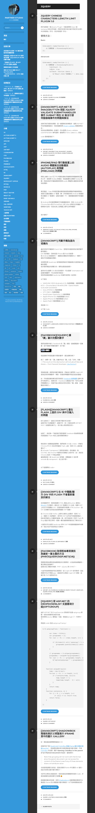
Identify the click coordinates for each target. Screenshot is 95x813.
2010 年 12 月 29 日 (48, 795)
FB (21, 259)
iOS (18, 268)
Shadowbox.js (64, 780)
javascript (13, 271)
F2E (10, 259)
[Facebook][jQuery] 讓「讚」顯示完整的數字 (56, 336)
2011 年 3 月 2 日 (47, 719)
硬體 (5, 230)
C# (21, 256)
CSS (5, 155)
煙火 (10, 292)
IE (19, 265)
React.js (7, 195)
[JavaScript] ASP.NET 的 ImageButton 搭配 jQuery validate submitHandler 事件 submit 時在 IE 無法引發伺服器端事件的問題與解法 (58, 112)
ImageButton (53, 151)
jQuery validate (69, 126)
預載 (55, 231)
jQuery (6, 178)
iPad (70, 229)
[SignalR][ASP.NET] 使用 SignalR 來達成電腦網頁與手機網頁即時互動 (13, 100)
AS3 (6, 256)
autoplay (57, 229)
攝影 (5, 224)
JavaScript (8, 175)
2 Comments (47, 233)
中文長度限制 (62, 97)
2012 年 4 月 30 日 (48, 227)
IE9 (5, 268)
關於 (5, 39)
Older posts (47, 806)
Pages (50, 591)
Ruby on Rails (9, 198)
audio (51, 229)
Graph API (7, 265)
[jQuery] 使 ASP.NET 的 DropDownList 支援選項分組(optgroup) (57, 604)
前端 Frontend (9, 216)
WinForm (7, 207)
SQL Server (8, 204)
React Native (9, 193)
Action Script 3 (10, 138)
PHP (5, 190)
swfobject (7, 283)
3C (5, 132)
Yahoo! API (8, 210)
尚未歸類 (6, 218)
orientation (63, 324)
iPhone (6, 271)
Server (6, 201)
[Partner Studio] (14, 9)
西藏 (22, 292)
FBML (6, 262)
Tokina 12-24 (8, 286)
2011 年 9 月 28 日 (47, 539)
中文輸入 (52, 482)
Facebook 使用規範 (70, 379)
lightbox (51, 797)
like (51, 400)
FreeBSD (7, 164)
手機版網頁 (7, 221)
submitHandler (67, 153)
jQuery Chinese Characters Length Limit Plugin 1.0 (58, 18)
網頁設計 (6, 233)
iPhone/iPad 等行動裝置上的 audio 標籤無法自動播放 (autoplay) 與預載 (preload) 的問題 (57, 166)
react (10, 277)
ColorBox (44, 750)
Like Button (71, 364)
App (19, 253)
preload (46, 231)
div (5, 259)
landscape (54, 324)
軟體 (5, 238)
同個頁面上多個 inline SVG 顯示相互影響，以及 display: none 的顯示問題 (14, 57)
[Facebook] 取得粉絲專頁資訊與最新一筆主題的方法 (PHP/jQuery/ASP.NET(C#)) (58, 554)
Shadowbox (59, 797)
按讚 (55, 400)
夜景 (19, 286)
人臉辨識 (6, 213)
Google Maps (9, 167)
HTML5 (14, 265)
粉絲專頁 (16, 292)
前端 (15, 286)
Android (7, 253)
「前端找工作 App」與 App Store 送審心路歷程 (13, 88)
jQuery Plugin (53, 97)
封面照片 (7, 289)
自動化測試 (7, 236)
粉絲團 (57, 591)
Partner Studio (14, 18)
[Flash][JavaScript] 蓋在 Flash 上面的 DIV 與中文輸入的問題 (57, 412)
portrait (71, 324)
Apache (6, 141)
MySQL (6, 184)
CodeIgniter (8, 152)
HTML (6, 170)
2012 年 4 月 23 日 (48, 322)
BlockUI (44, 505)
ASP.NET (7, 150)
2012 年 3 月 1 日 (47, 398)
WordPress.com (18, 301)
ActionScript (14, 250)
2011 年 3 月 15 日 (47, 588)
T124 (13, 283)
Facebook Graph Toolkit (67, 590)
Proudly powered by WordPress (14, 300)
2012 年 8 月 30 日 (48, 149)
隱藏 (67, 541)
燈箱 (65, 797)
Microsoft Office (11, 181)
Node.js (7, 187)
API (5, 144)
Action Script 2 (10, 135)
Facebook (8, 158)
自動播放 (51, 231)
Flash (6, 161)
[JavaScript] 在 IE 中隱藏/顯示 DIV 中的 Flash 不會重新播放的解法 (58, 494)
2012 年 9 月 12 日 (47, 95)
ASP (5, 147)
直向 (46, 325)
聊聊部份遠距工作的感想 (11, 67)
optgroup (51, 721)
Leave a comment (49, 99)
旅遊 (5, 227)
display (45, 541)
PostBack (58, 153)
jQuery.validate (9, 274)
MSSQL (17, 274)
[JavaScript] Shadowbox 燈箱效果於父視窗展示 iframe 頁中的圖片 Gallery (58, 733)
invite (13, 268)
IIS (4, 172)
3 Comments (47, 799)
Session (6, 280)
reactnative (17, 277)
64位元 (6, 250)
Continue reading (50, 87)
